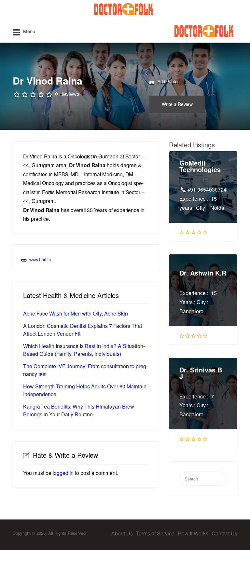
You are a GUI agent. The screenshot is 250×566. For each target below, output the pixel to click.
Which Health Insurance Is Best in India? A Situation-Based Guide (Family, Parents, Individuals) (84, 349)
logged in (63, 472)
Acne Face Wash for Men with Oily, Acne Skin (75, 313)
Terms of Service (155, 533)
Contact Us (224, 533)
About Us (122, 533)
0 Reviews (67, 94)
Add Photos (168, 81)
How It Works (193, 533)
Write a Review (177, 104)
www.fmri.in (40, 259)
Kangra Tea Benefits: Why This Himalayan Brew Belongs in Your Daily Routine (78, 410)
